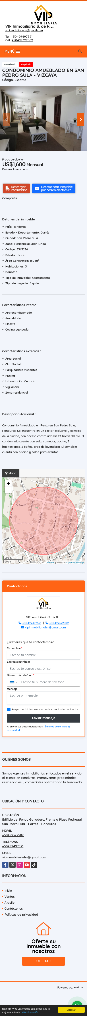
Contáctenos (13, 909)
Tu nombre (14, 648)
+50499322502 (22, 40)
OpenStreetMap (75, 562)
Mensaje (13, 689)
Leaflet (50, 562)
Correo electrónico (19, 661)
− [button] (8, 490)
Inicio (8, 891)
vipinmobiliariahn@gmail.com (24, 30)
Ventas (9, 897)
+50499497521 (21, 37)
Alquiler (10, 903)
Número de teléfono (20, 675)
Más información (30, 1012)
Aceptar (71, 1009)
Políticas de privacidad (21, 915)
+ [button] (8, 483)
